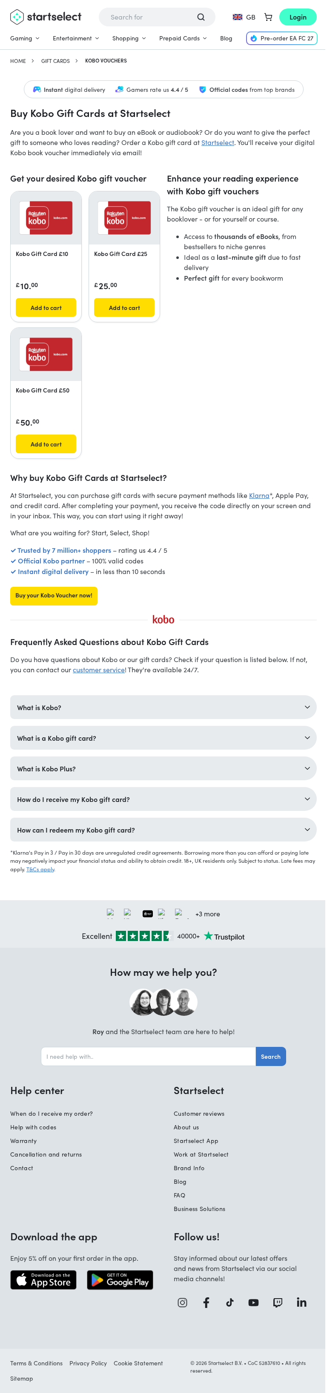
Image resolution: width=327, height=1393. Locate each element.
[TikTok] (228, 1302)
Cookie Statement (138, 1363)
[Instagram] (182, 1302)
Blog (226, 38)
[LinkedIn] (298, 1302)
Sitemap (21, 1378)
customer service (99, 669)
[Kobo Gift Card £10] (46, 218)
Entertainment (72, 38)
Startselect (217, 142)
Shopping (125, 38)
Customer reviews (196, 1113)
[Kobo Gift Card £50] (46, 354)
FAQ (176, 1195)
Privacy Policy (88, 1363)
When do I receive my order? (51, 1113)
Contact (21, 1167)
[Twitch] (275, 1302)
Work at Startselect (198, 1154)
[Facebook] (205, 1302)
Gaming (21, 38)
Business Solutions (196, 1208)
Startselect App (193, 1140)
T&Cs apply (52, 868)
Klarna (259, 495)
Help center (37, 1089)
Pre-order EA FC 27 (287, 38)
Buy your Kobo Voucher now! (53, 595)
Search (268, 1056)
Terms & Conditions (36, 1363)
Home (18, 60)
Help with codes (33, 1127)
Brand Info (186, 1167)
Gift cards (55, 60)
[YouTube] (252, 1302)
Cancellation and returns (46, 1154)
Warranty (23, 1140)
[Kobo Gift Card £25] (124, 218)
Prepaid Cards (179, 38)
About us (183, 1127)
